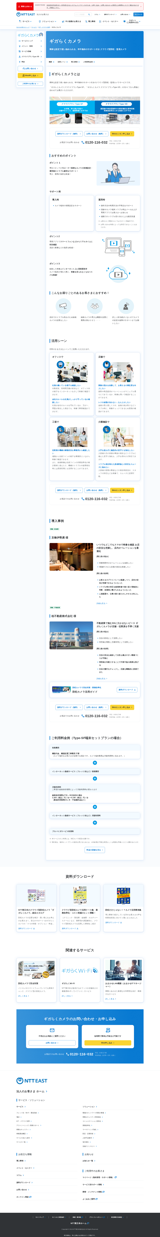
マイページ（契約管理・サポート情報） (98, 1177)
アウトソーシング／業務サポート (27, 1125)
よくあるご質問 (89, 1199)
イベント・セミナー (24, 1168)
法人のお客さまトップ (22, 27)
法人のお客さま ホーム (30, 1091)
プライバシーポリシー (96, 1217)
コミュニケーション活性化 (92, 1121)
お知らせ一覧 (88, 1161)
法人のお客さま (43, 14)
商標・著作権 (77, 1217)
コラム (96, 14)
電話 (17, 1117)
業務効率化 (86, 1125)
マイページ (138, 14)
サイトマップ (40, 1217)
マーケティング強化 (89, 1129)
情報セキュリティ (22, 1129)
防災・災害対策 (88, 1134)
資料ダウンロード (109, 14)
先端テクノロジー (89, 1146)
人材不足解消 (87, 1138)
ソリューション (89, 1107)
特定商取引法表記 (116, 1217)
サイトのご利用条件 (58, 1217)
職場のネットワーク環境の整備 (93, 1113)
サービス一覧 (21, 1142)
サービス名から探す (23, 1138)
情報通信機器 (21, 1134)
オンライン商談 (22, 1197)
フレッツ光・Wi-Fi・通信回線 (26, 1113)
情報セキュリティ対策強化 (92, 1117)
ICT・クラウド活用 (44, 27)
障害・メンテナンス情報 (92, 1192)
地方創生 (86, 1142)
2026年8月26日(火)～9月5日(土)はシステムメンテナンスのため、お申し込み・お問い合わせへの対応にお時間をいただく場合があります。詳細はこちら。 (93, 6)
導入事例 (19, 1161)
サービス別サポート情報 (92, 1184)
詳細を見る (101, 603)
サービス (34, 27)
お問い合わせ (124, 14)
